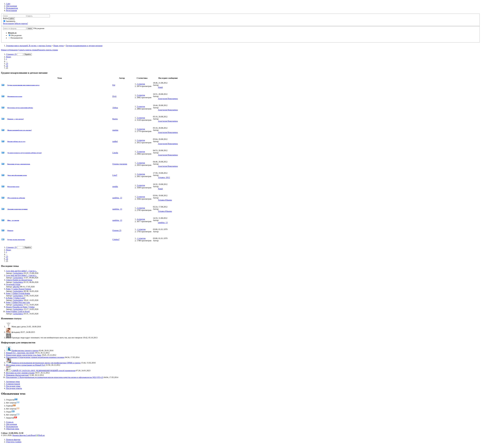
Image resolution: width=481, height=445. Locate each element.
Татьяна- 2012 (164, 177)
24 (7, 66)
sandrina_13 (117, 198)
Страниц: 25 (11, 54)
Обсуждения (16, 35)
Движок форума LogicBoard (24, 435)
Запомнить (10, 21)
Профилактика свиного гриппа (25, 350)
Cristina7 (115, 239)
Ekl (113, 85)
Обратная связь (12, 429)
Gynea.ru (9, 422)
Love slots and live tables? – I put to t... (21, 271)
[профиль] (8, 327)
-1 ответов (141, 229)
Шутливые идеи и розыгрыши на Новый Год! (25, 365)
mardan (115, 130)
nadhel (115, 141)
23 (7, 63)
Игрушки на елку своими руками (20, 373)
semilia (115, 186)
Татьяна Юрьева (165, 200)
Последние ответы (14, 388)
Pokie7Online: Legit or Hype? (18, 311)
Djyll (114, 96)
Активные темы (13, 382)
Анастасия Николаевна (168, 99)
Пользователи (17, 38)
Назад (8, 57)
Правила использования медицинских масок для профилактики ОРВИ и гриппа (46, 363)
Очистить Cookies (13, 442)
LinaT (114, 175)
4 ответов (141, 219)
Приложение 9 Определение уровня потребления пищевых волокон (35, 357)
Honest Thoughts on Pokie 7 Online (20, 307)
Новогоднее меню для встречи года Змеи (23, 355)
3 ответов (141, 106)
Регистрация (8, 23)
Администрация (13, 384)
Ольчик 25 (116, 230)
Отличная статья (13, 284)
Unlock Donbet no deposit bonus (19, 280)
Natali (160, 87)
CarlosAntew (18, 273)
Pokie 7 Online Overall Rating (18, 293)
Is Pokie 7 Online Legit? (15, 298)
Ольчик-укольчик (119, 164)
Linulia (115, 153)
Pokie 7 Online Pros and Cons (18, 302)
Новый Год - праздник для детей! (20, 353)
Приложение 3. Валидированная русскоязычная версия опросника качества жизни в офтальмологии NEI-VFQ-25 (54, 377)
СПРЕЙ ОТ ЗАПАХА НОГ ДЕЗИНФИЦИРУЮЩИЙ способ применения (43, 370)
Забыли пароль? (21, 23)
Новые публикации (9, 50)
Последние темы (13, 386)
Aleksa (115, 108)
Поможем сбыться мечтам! (17, 375)
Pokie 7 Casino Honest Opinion (18, 289)
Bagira (115, 119)
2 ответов (141, 84)
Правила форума (13, 439)
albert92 (16, 287)
